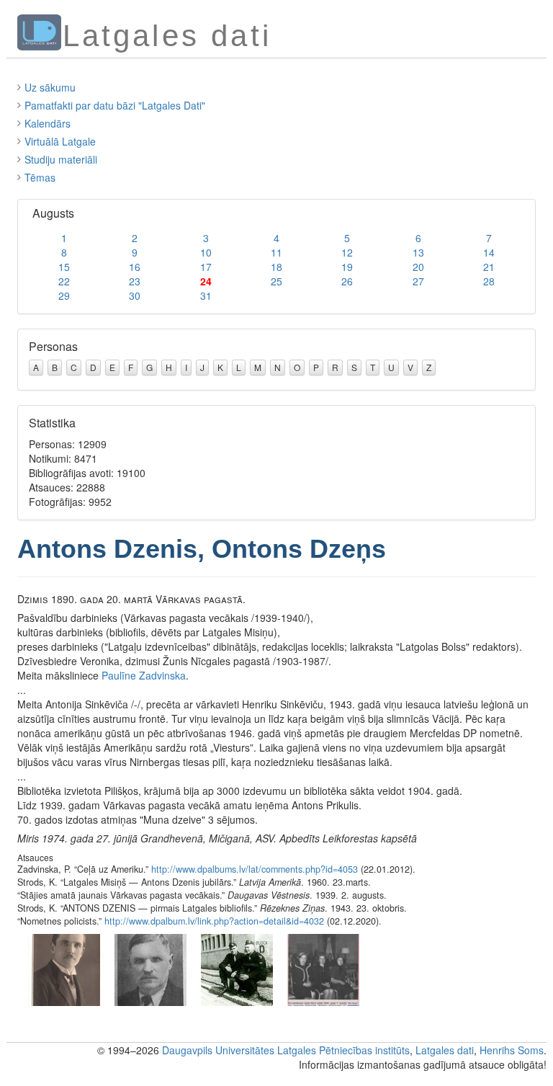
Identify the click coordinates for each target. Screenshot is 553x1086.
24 (206, 281)
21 (489, 266)
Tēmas (39, 177)
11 (276, 252)
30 (134, 295)
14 (489, 252)
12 (347, 252)
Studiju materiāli (60, 159)
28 (489, 281)
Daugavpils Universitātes (218, 1050)
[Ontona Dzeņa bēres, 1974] (323, 968)
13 (418, 252)
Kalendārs (47, 123)
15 (64, 266)
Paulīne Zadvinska (144, 675)
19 (347, 266)
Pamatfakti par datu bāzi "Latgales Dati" (114, 105)
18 (276, 266)
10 (206, 252)
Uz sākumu (50, 87)
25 (276, 281)
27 (418, 281)
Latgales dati (444, 1050)
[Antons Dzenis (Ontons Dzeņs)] (64, 968)
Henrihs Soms (512, 1050)
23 (134, 281)
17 (206, 266)
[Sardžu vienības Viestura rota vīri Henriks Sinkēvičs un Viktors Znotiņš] (237, 968)
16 (134, 266)
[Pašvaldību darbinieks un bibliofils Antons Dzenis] (150, 968)
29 (64, 295)
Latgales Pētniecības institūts (343, 1050)
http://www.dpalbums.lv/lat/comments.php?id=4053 (254, 869)
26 (347, 281)
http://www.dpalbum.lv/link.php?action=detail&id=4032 (214, 920)
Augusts (53, 213)
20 (418, 266)
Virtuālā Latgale (60, 141)
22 (64, 281)
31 (206, 295)
